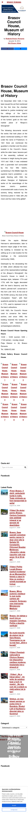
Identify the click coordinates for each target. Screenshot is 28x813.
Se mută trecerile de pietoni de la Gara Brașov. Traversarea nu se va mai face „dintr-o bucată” (18, 638)
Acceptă (14, 805)
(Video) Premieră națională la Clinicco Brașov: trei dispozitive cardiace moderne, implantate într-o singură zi (18, 659)
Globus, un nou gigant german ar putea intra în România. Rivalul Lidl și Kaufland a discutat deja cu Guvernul (17, 706)
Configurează (14, 809)
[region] (14, 800)
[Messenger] (20, 48)
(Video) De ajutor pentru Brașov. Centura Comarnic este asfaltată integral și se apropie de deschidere (18, 517)
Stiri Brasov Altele (14, 43)
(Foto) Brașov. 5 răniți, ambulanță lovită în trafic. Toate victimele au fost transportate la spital (18, 496)
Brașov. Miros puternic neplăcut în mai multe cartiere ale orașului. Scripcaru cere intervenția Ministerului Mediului (18, 600)
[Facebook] (7, 48)
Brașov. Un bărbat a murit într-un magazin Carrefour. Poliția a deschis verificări (18, 620)
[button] (25, 467)
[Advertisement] (14, 67)
